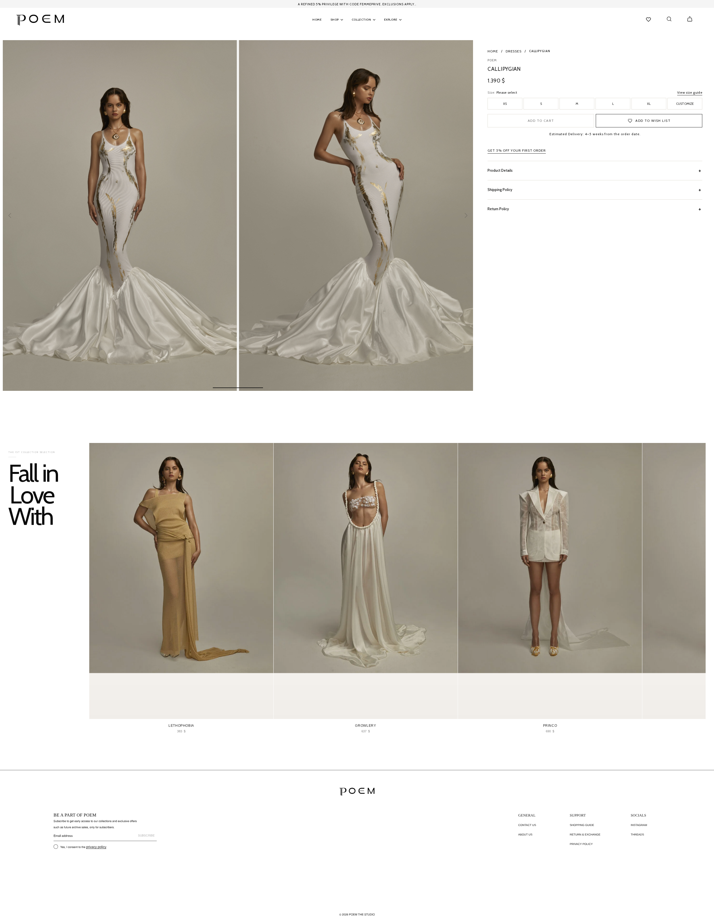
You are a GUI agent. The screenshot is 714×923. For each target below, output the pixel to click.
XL (649, 104)
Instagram (639, 825)
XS (505, 104)
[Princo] (550, 581)
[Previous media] (10, 215)
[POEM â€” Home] (357, 791)
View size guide (689, 92)
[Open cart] (690, 19)
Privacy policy (581, 844)
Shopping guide (582, 825)
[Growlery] (366, 581)
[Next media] (466, 215)
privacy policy (96, 847)
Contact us (527, 825)
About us (525, 834)
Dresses (514, 51)
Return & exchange (585, 834)
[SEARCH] (669, 19)
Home (493, 51)
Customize (685, 104)
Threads (637, 834)
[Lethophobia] (181, 581)
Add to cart (541, 120)
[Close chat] (700, 779)
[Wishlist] (648, 19)
